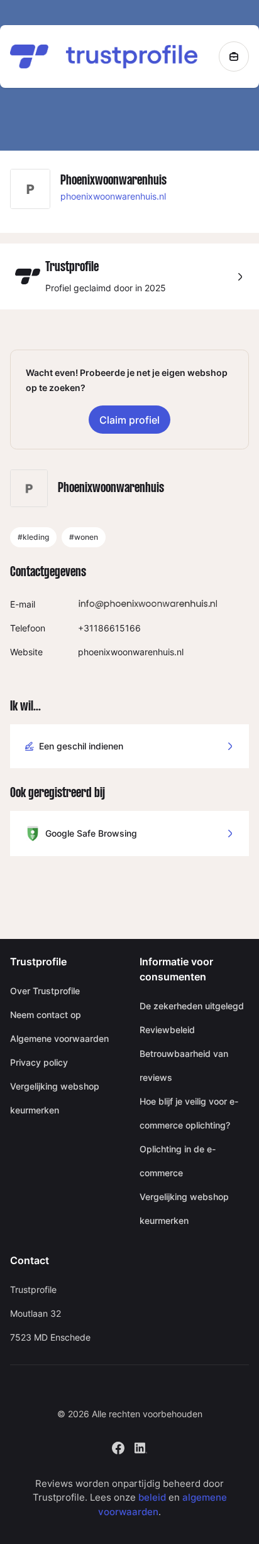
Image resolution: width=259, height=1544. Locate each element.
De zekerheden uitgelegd (192, 1005)
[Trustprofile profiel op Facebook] (118, 1446)
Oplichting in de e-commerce (178, 1161)
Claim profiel (129, 420)
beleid (152, 1497)
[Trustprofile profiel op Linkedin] (141, 1446)
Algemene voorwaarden (59, 1038)
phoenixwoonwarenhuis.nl (113, 196)
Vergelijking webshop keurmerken (54, 1098)
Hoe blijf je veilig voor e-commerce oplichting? (189, 1113)
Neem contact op (45, 1014)
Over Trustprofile (45, 990)
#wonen (83, 537)
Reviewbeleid (167, 1029)
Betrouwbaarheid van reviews (184, 1065)
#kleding (33, 537)
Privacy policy (39, 1062)
